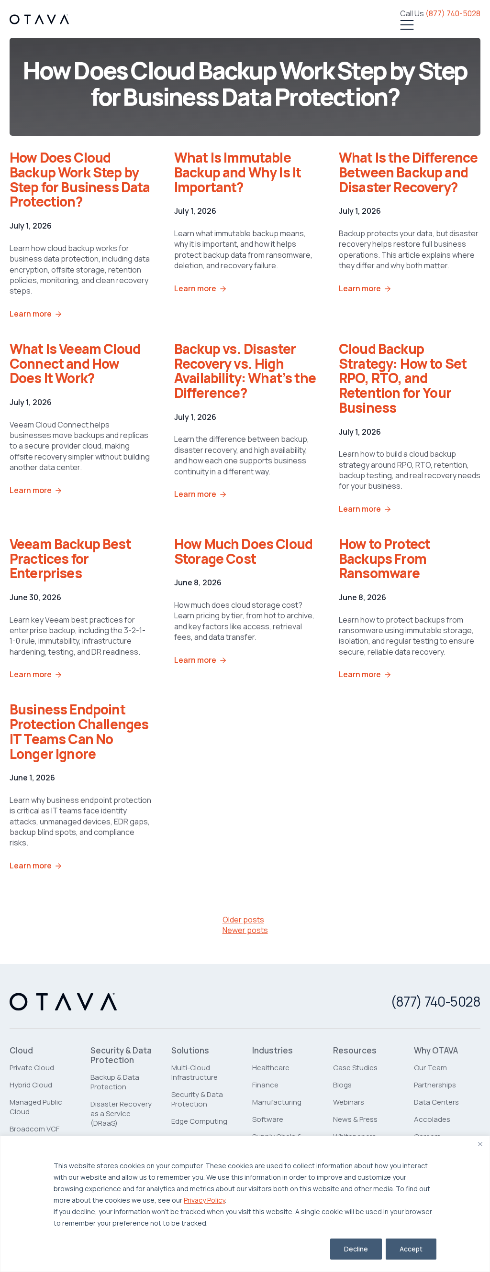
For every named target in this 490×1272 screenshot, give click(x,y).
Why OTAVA (436, 1050)
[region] (245, 1204)
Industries (272, 1050)
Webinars (348, 1102)
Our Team (430, 1068)
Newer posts (245, 930)
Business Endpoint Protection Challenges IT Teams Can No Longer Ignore (79, 731)
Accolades (432, 1119)
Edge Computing (199, 1121)
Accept (411, 1248)
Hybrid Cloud (31, 1085)
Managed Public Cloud (36, 1107)
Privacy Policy (204, 1200)
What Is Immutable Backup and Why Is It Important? (237, 172)
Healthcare (271, 1068)
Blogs (342, 1085)
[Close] (480, 1144)
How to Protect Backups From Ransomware (384, 558)
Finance (265, 1085)
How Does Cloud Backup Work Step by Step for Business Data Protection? (80, 179)
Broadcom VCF (34, 1129)
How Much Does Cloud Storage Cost (243, 551)
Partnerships (435, 1085)
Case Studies (355, 1068)
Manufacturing (276, 1102)
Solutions (190, 1050)
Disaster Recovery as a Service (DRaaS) (121, 1113)
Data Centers (436, 1102)
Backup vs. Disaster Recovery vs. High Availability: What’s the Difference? (245, 371)
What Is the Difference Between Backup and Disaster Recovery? (408, 172)
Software (267, 1119)
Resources (355, 1050)
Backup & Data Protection (114, 1082)
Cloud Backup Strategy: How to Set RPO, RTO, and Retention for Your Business (403, 378)
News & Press (355, 1119)
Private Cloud (32, 1068)
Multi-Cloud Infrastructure (194, 1072)
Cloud (21, 1050)
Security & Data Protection (121, 1055)
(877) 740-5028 (452, 13)
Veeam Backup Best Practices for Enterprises (70, 558)
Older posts (243, 919)
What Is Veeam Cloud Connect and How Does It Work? (75, 363)
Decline (356, 1248)
